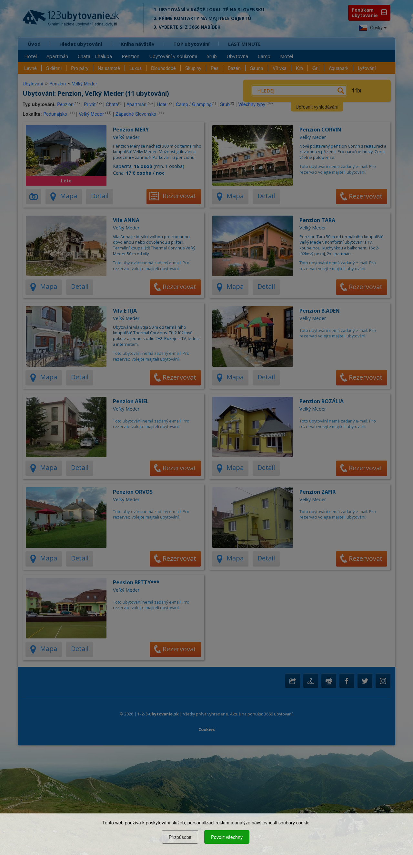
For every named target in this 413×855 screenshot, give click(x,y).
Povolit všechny (227, 837)
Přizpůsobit (180, 837)
